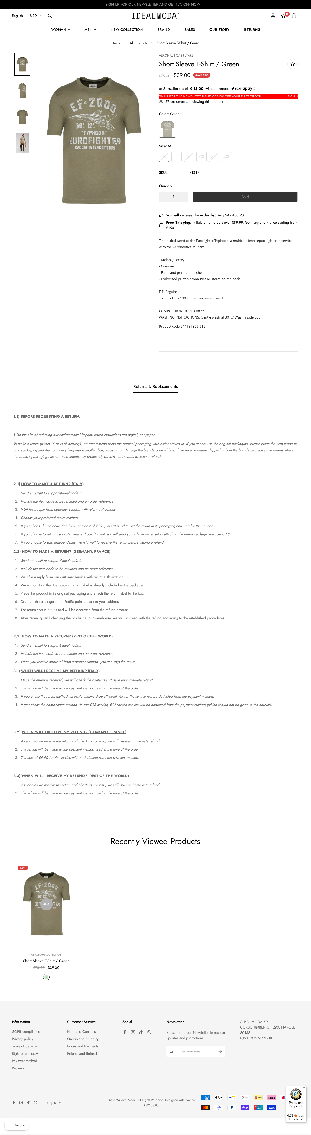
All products (138, 43)
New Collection (127, 29)
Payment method (24, 1060)
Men (88, 29)
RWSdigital (151, 1105)
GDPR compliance (26, 1031)
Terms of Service (24, 1046)
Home (116, 43)
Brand (163, 29)
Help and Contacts (81, 1031)
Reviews (18, 1068)
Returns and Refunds (82, 1053)
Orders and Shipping (83, 1039)
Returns (252, 29)
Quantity (165, 186)
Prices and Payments (82, 1046)
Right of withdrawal (26, 1053)
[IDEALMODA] (155, 16)
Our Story (219, 29)
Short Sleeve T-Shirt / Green (46, 961)
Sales (189, 29)
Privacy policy (22, 1039)
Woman (58, 29)
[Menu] (303, 1088)
